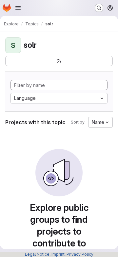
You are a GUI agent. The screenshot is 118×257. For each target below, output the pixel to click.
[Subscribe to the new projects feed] (59, 61)
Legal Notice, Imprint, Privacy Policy (59, 254)
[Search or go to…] (99, 8)
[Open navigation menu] (18, 8)
